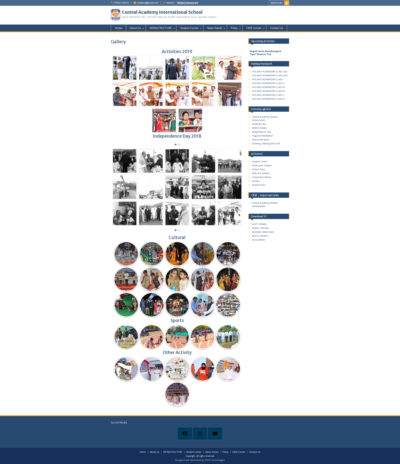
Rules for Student (261, 173)
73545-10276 (121, 2)
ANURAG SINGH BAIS (263, 231)
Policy (234, 28)
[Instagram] (200, 433)
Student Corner (189, 28)
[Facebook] (185, 433)
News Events (214, 28)
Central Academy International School (162, 12)
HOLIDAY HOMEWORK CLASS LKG (269, 71)
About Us (135, 28)
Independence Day (261, 131)
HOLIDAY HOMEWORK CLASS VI (268, 98)
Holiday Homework (187, 2)
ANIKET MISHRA (260, 228)
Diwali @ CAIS (259, 123)
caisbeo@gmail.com (148, 2)
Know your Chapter (262, 165)
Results (255, 181)
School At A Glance (261, 177)
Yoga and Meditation (262, 135)
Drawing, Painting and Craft (266, 143)
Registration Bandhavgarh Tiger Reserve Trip (265, 54)
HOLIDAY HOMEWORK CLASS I (268, 79)
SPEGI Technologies (215, 460)
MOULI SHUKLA (260, 235)
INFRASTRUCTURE (161, 28)
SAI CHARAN (258, 239)
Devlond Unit (258, 184)
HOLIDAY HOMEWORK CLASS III (268, 87)
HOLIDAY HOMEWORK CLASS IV (268, 91)
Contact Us (276, 28)
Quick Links (276, 2)
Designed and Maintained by (190, 460)
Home (118, 28)
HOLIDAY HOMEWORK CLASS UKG (270, 75)
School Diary (258, 169)
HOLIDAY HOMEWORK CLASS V (268, 94)
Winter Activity (259, 127)
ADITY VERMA (259, 224)
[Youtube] (215, 433)
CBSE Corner (253, 28)
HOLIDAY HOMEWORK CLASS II (268, 83)
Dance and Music (261, 139)
